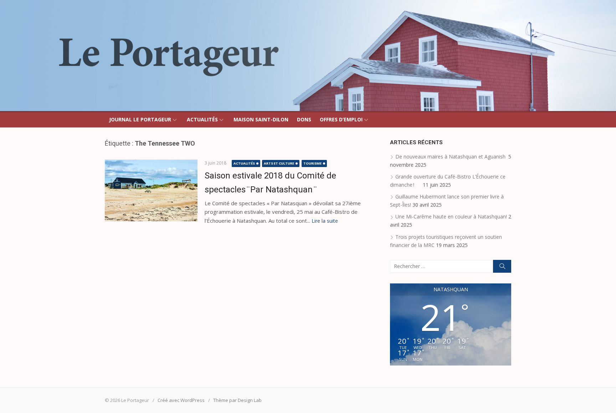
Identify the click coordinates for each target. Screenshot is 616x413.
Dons (304, 119)
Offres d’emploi (341, 119)
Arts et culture (279, 163)
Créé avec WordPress (181, 400)
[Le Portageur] (308, 55)
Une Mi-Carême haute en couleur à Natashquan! (451, 216)
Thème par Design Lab (237, 400)
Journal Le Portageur (140, 119)
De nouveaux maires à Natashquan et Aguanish (451, 156)
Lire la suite (325, 220)
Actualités (202, 119)
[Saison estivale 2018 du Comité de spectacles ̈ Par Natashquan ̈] (151, 190)
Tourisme (312, 163)
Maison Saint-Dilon (260, 119)
